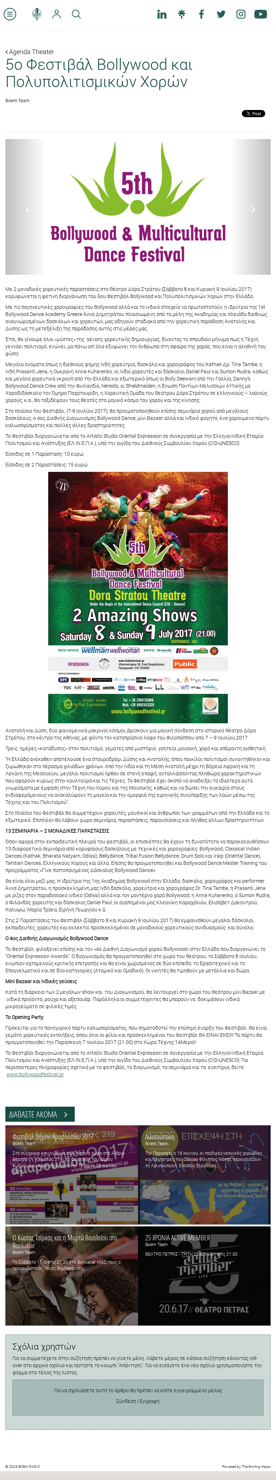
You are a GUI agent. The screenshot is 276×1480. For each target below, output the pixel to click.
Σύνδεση (126, 1401)
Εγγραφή (149, 1401)
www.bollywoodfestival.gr (35, 1074)
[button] (25, 206)
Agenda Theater (31, 51)
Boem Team (17, 100)
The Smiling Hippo (256, 1466)
